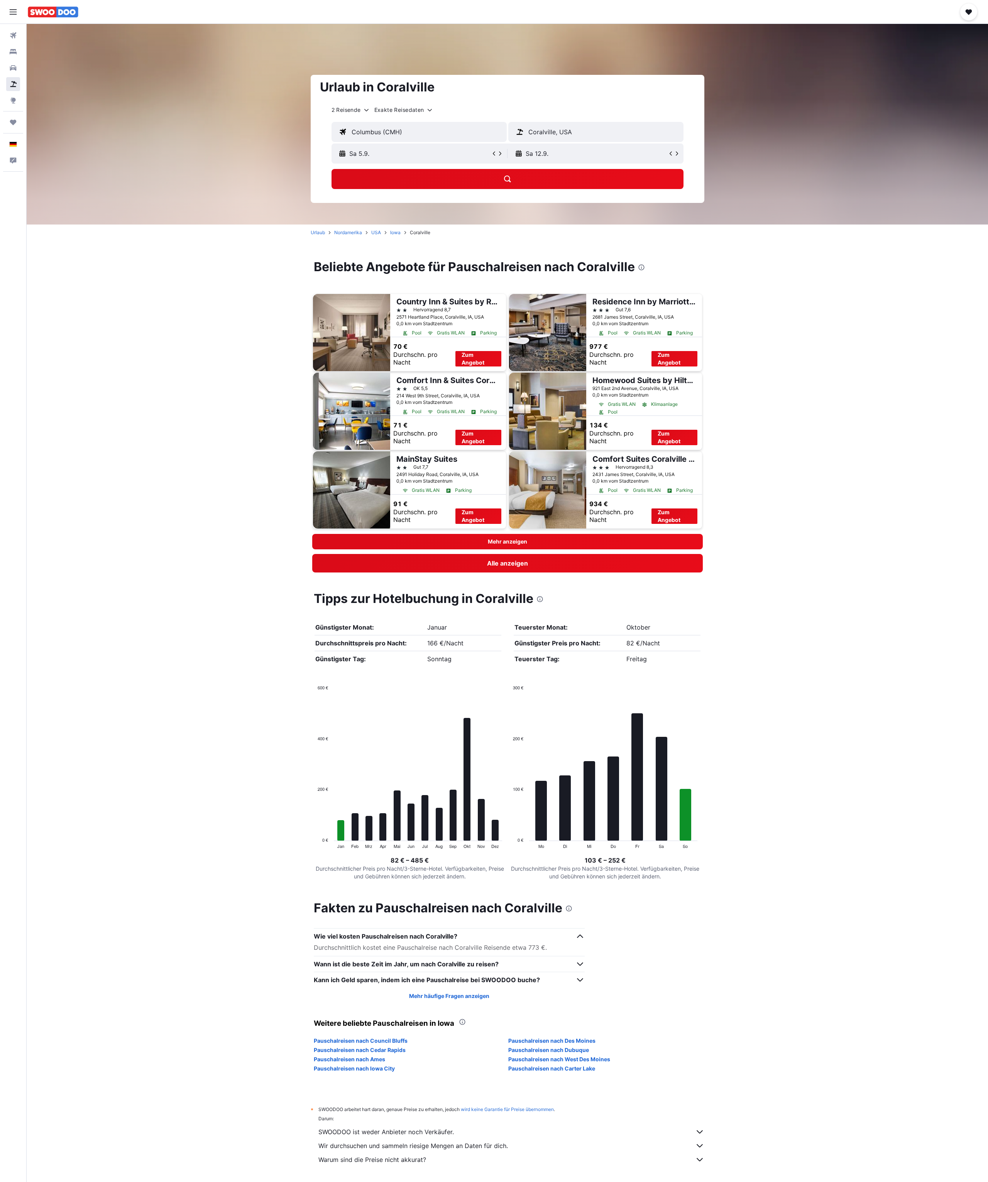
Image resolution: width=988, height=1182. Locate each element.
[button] (13, 11)
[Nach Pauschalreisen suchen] (13, 84)
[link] (507, 563)
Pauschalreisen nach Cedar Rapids (360, 1050)
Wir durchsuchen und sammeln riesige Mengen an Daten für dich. (413, 1146)
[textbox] (419, 132)
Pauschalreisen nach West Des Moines (559, 1059)
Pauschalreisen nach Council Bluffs (361, 1040)
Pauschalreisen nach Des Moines (552, 1040)
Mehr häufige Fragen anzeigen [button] (449, 996)
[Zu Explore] (13, 100)
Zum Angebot (473, 358)
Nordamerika (348, 232)
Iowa (395, 232)
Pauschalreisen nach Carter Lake (551, 1068)
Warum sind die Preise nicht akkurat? (372, 1159)
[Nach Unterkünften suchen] (13, 51)
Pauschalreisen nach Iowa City (354, 1068)
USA (376, 232)
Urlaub (318, 232)
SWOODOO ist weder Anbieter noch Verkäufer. (386, 1132)
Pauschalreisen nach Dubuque (548, 1050)
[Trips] (13, 122)
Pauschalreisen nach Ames (349, 1059)
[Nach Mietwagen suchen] (13, 68)
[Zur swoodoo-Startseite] (53, 12)
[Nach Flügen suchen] (13, 35)
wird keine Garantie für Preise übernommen (507, 1109)
